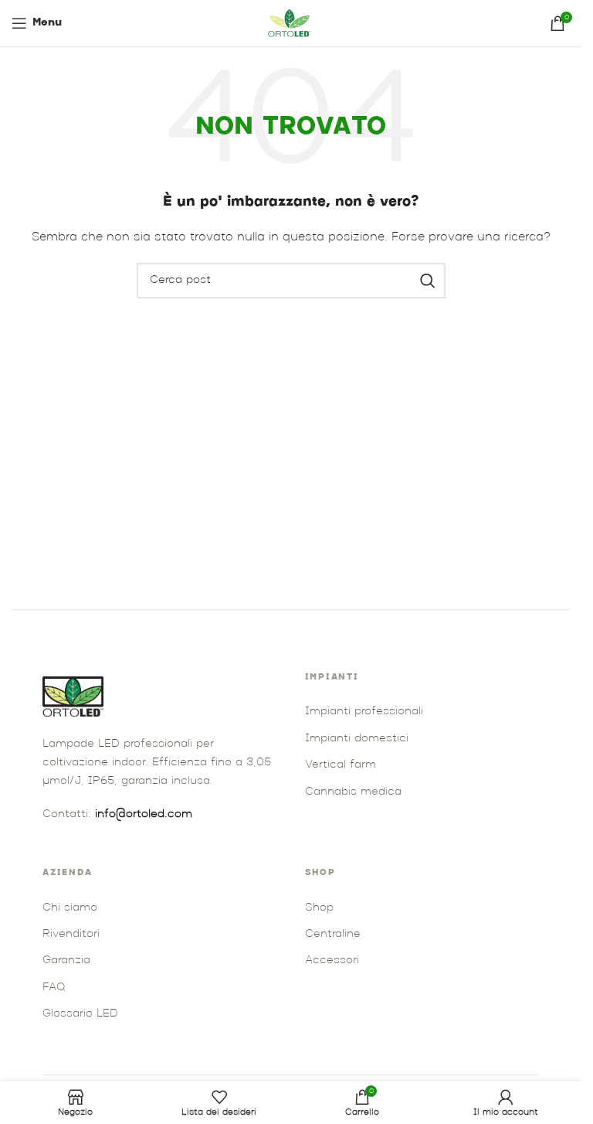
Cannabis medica (353, 792)
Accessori (332, 960)
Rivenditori (71, 934)
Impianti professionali (364, 711)
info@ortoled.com (143, 814)
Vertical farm (340, 765)
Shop (319, 908)
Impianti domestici (356, 738)
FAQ (53, 987)
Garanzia (66, 960)
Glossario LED (80, 1014)
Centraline (333, 934)
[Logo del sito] (291, 23)
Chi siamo (69, 908)
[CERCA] (428, 280)
